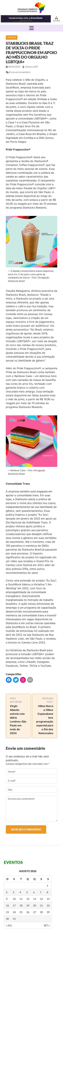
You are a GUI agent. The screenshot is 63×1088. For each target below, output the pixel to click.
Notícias (11, 37)
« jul (9, 925)
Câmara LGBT (31, 7)
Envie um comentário (19, 72)
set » (47, 925)
